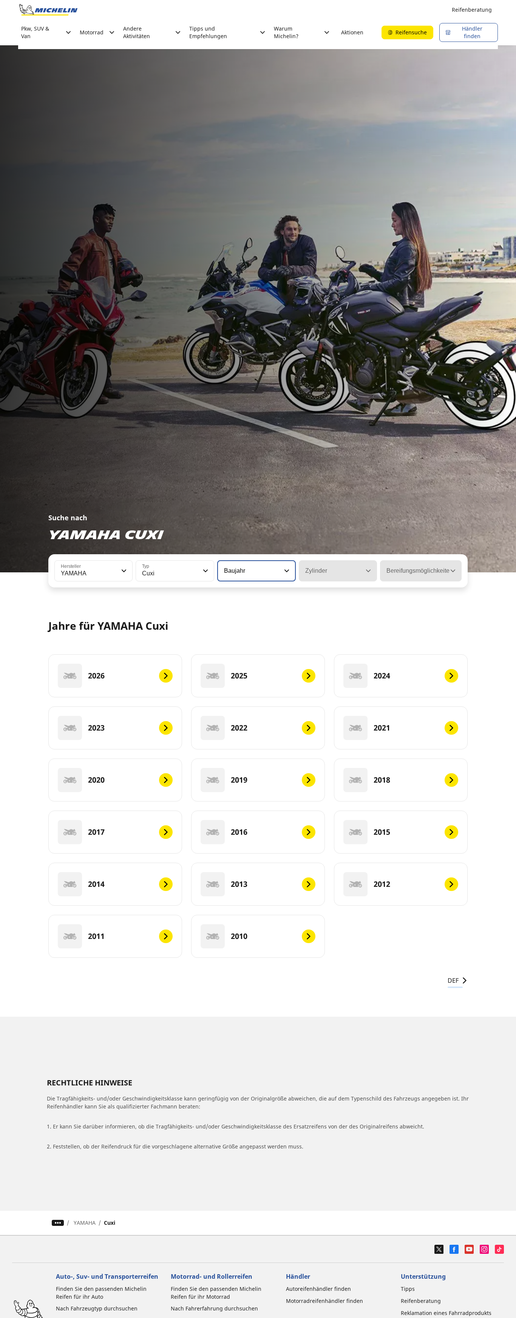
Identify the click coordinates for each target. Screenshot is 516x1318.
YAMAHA (85, 1222)
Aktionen (352, 32)
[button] (123, 571)
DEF (453, 980)
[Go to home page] (48, 10)
